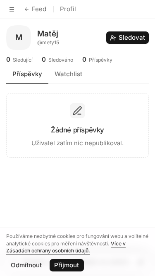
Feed (39, 9)
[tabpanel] (77, 122)
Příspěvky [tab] (27, 74)
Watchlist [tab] (68, 74)
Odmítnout (26, 265)
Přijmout (66, 265)
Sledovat (132, 37)
